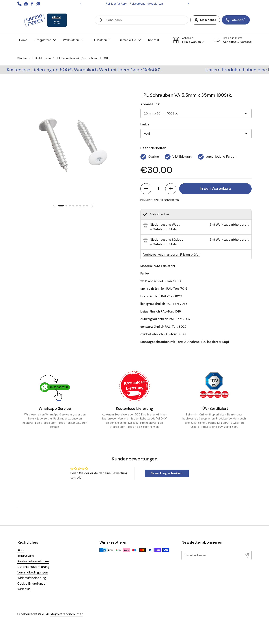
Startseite (23, 58)
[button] (188, 40)
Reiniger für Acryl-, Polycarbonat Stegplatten (134, 3)
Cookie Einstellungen (32, 584)
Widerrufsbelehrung (31, 578)
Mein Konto (208, 20)
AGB (20, 550)
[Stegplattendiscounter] (45, 20)
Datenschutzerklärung (33, 567)
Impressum (25, 556)
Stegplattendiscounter (66, 614)
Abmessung (150, 104)
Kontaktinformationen (33, 561)
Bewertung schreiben (166, 473)
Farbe (145, 124)
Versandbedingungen (32, 572)
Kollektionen (43, 58)
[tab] (163, 229)
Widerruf (23, 589)
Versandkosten (169, 200)
